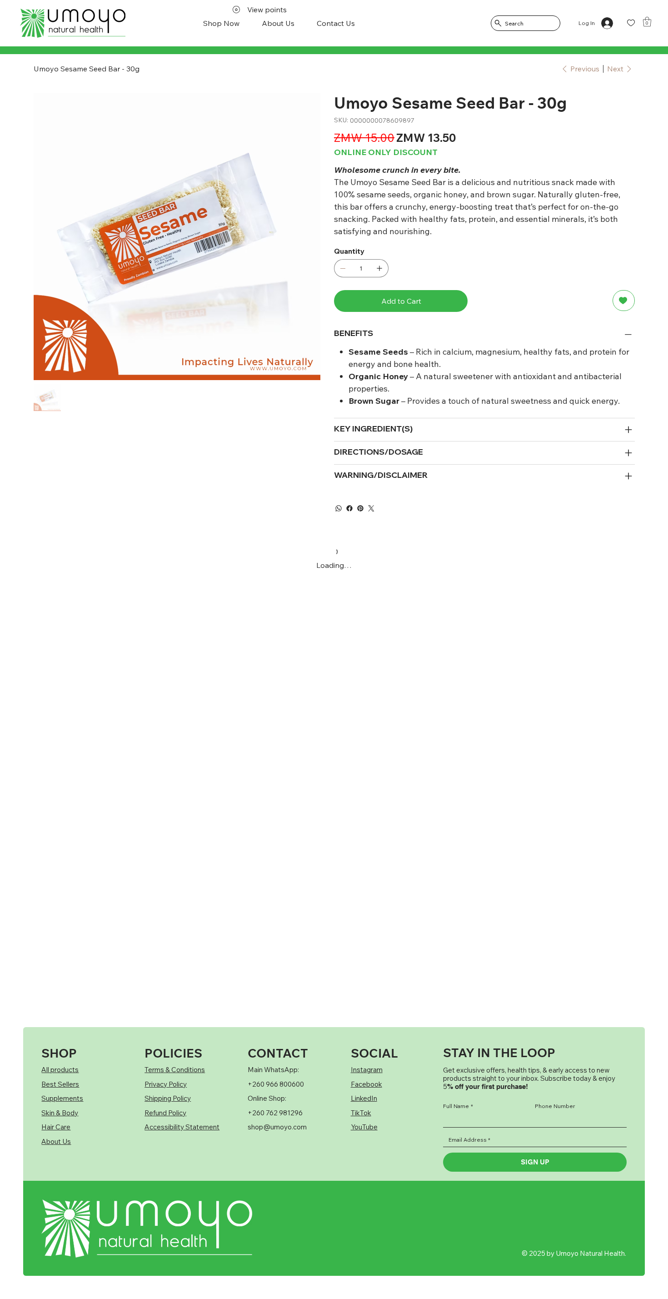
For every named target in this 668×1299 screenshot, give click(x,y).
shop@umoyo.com (277, 1127)
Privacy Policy (166, 1084)
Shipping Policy (168, 1098)
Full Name (458, 1106)
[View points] (51, 23)
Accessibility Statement (182, 1127)
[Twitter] (371, 508)
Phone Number (555, 1106)
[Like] (631, 23)
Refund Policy (165, 1112)
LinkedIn (364, 1098)
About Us (56, 1141)
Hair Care (55, 1127)
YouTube (364, 1127)
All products (60, 1069)
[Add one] (379, 268)
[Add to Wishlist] (624, 300)
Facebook (366, 1084)
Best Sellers (60, 1084)
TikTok (361, 1112)
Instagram (367, 1069)
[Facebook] (349, 508)
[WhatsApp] (338, 508)
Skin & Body (59, 1112)
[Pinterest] (360, 508)
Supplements (62, 1098)
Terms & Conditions (175, 1069)
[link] (647, 21)
